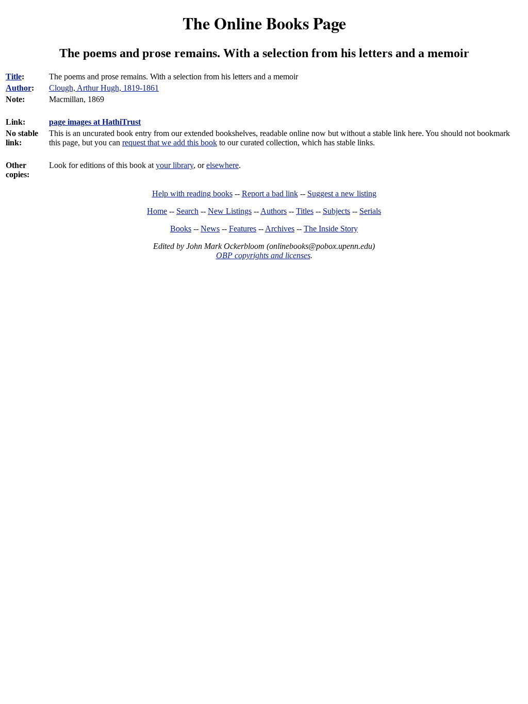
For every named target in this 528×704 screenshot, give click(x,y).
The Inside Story (331, 228)
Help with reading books (192, 193)
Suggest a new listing (341, 193)
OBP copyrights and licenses (263, 255)
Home (157, 211)
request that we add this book (169, 142)
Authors (273, 211)
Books (180, 228)
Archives (279, 228)
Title (14, 76)
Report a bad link (270, 193)
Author (18, 87)
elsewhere (222, 165)
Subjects (336, 211)
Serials (370, 211)
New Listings (230, 211)
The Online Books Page (264, 23)
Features (242, 228)
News (210, 228)
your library (174, 165)
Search (187, 211)
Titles (305, 211)
